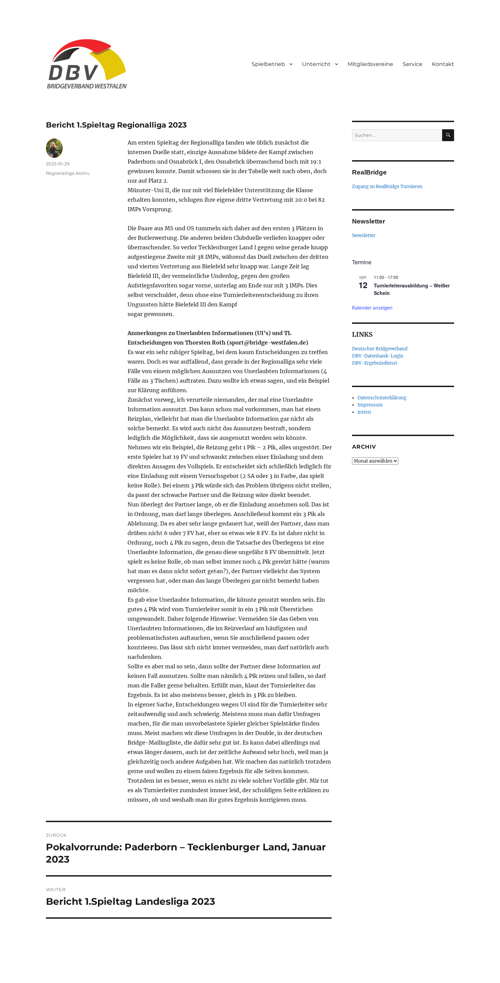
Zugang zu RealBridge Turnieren (387, 186)
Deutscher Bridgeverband (379, 349)
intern (364, 412)
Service (412, 64)
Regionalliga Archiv (67, 173)
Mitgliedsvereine (370, 64)
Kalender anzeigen (372, 307)
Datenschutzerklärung (381, 398)
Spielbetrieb (268, 64)
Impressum (370, 405)
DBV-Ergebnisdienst (374, 363)
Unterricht (316, 64)
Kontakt (443, 64)
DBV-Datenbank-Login (377, 356)
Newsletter (364, 235)
